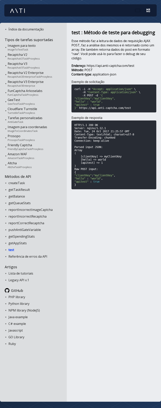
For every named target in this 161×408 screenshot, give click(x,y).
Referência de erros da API (27, 256)
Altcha (20, 165)
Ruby (12, 344)
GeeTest (21, 102)
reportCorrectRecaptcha (26, 223)
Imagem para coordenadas (27, 129)
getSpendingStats (21, 236)
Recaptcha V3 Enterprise (26, 83)
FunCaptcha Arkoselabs (25, 92)
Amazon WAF (21, 156)
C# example (17, 324)
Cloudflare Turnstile (22, 111)
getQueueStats (19, 203)
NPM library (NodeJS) (24, 310)
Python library (18, 303)
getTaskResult (19, 189)
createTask (16, 183)
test (11, 250)
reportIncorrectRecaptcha (27, 216)
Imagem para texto (22, 47)
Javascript (15, 330)
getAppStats (17, 243)
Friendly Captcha (25, 147)
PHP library (16, 297)
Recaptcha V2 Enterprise (30, 74)
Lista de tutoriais (20, 273)
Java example (18, 317)
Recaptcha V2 (24, 56)
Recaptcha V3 (24, 65)
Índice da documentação (26, 29)
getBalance (16, 196)
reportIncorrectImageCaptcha (30, 210)
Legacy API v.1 (18, 280)
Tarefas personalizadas (25, 120)
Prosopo (21, 138)
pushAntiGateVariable (24, 230)
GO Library (16, 337)
